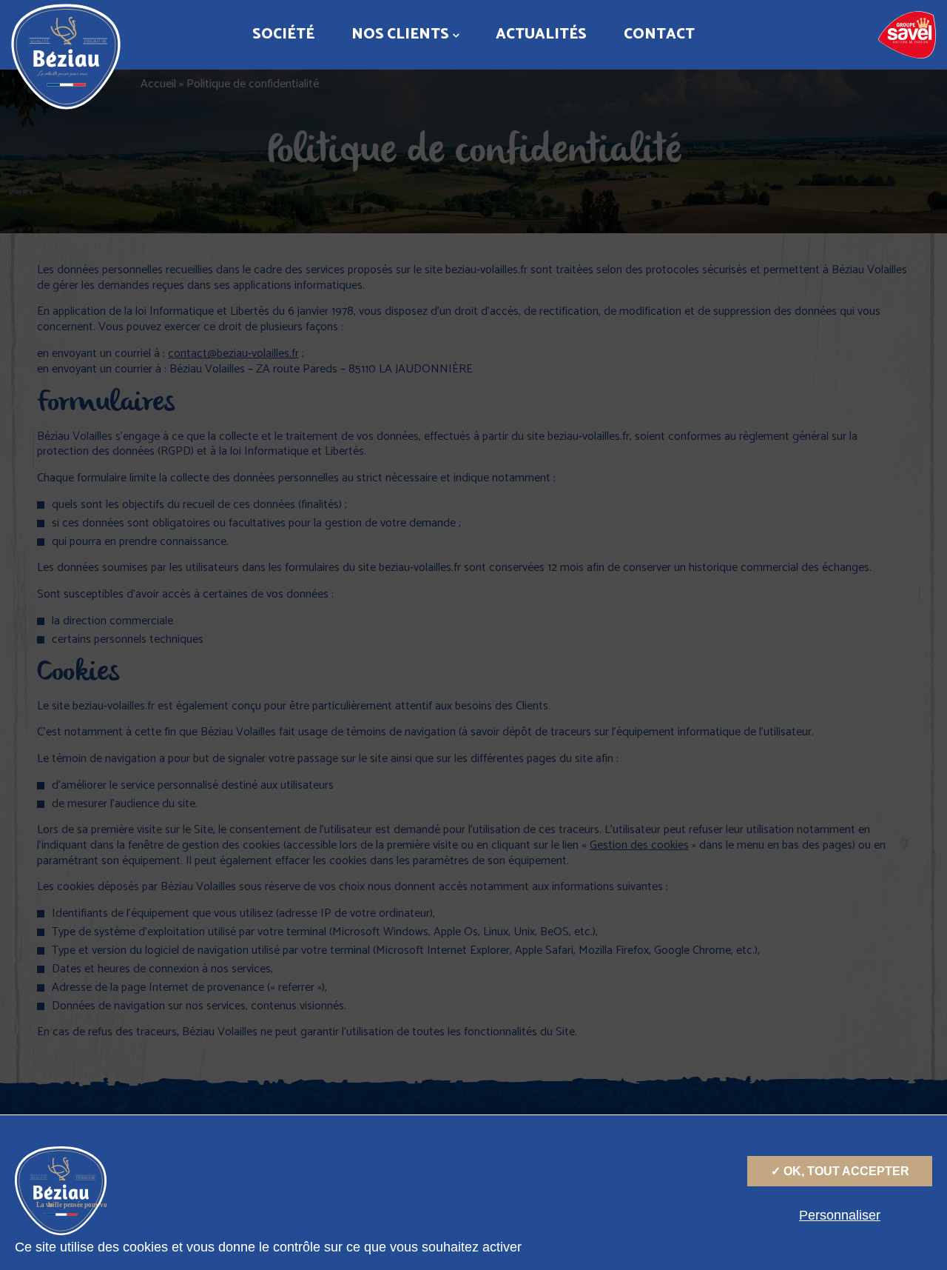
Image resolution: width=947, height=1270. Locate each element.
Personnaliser (839, 1215)
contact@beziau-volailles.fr (233, 354)
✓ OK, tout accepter (840, 1171)
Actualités (541, 34)
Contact (659, 34)
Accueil (158, 84)
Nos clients (400, 34)
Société (283, 34)
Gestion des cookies (639, 845)
